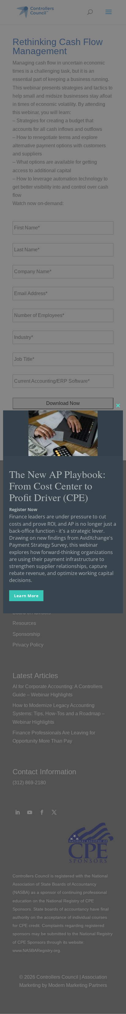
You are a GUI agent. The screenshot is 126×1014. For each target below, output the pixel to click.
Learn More (26, 595)
